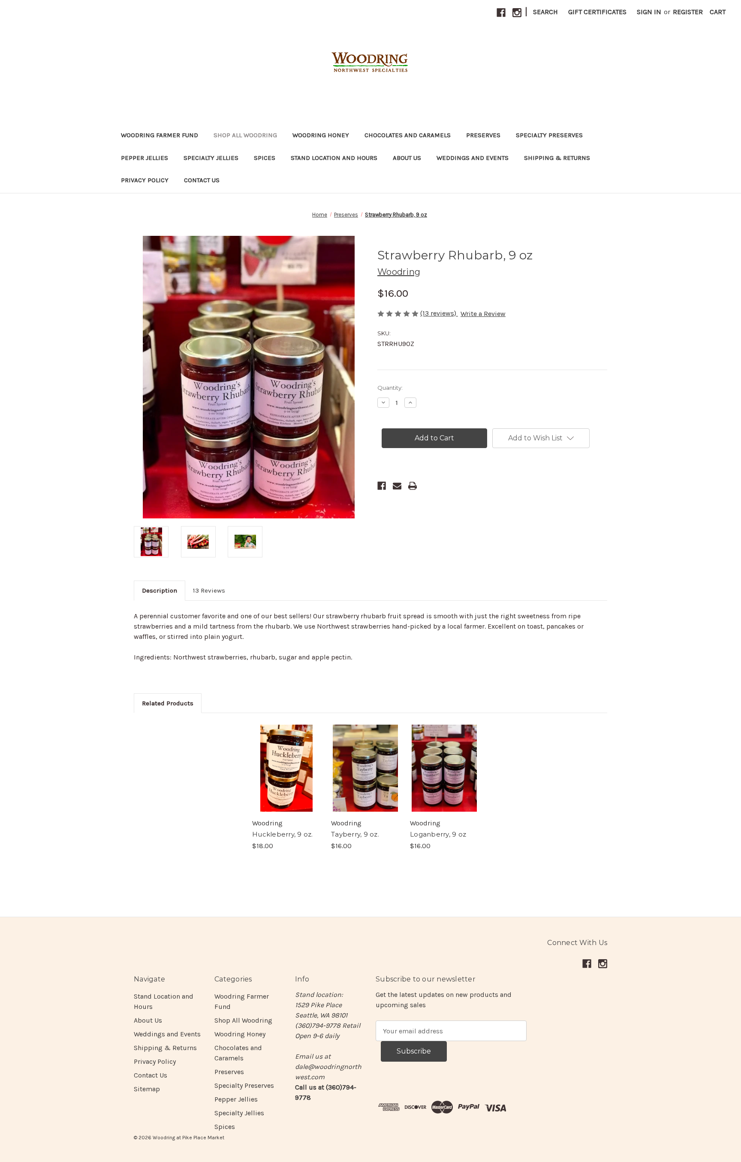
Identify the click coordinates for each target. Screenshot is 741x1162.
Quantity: (390, 387)
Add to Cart (444, 776)
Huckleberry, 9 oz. (282, 834)
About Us (407, 158)
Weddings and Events (473, 158)
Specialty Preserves (549, 135)
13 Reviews (209, 590)
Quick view (286, 768)
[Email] (397, 486)
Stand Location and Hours (334, 158)
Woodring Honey (320, 135)
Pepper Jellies (144, 158)
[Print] (412, 486)
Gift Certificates (597, 12)
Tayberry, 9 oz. (355, 834)
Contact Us (202, 180)
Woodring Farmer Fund (159, 135)
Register (688, 12)
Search (545, 12)
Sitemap (147, 1089)
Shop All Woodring (245, 135)
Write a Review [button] (483, 314)
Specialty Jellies (211, 158)
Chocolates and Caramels (407, 135)
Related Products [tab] (167, 703)
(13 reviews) (439, 313)
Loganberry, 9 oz (438, 834)
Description (159, 590)
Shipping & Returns (557, 158)
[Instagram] (516, 12)
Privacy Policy (145, 180)
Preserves (483, 135)
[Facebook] (501, 12)
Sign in (649, 12)
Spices (264, 158)
